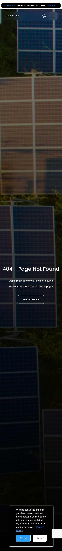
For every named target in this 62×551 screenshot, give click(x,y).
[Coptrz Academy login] (44, 16)
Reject (39, 538)
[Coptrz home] (13, 16)
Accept (23, 538)
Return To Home (31, 299)
